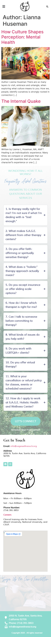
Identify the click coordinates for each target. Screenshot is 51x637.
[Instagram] (10, 464)
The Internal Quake (21, 101)
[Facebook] (5, 464)
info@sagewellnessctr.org (23, 446)
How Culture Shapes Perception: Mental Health (22, 37)
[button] (3, 6)
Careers (7, 514)
